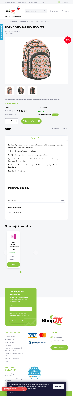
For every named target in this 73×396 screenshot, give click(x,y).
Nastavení (13, 393)
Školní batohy (17, 212)
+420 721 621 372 (10, 2)
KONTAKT (8, 361)
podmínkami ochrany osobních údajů (20, 315)
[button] (20, 272)
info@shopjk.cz (58, 337)
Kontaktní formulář (59, 347)
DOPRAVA (8, 345)
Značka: (8, 33)
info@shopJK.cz (21, 2)
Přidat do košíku (28, 121)
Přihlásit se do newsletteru (18, 321)
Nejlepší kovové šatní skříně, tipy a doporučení (14, 379)
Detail (13, 264)
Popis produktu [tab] (35, 138)
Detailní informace (10, 103)
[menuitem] (13, 16)
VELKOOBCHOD (32, 2)
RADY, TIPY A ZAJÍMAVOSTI (12, 358)
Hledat (44, 11)
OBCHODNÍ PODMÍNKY (11, 351)
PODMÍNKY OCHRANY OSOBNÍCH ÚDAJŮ (14, 354)
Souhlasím (58, 386)
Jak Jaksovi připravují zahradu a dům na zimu (14, 374)
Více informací (31, 388)
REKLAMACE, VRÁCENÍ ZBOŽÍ (13, 348)
